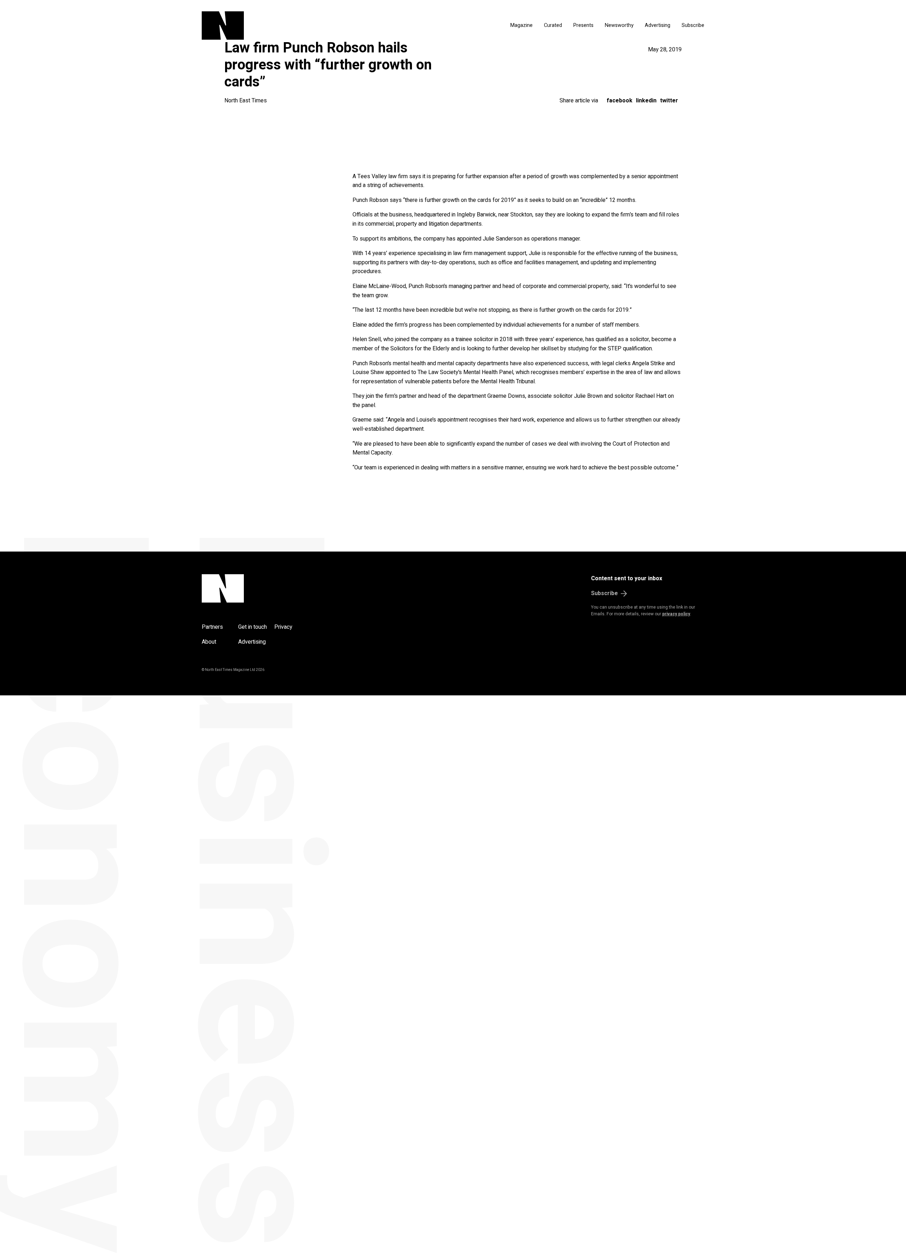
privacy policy (676, 614)
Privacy (283, 627)
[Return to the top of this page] (257, 588)
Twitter (669, 100)
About (209, 642)
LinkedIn (646, 100)
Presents (583, 25)
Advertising (657, 25)
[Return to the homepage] (289, 25)
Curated (553, 25)
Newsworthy (619, 25)
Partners (212, 627)
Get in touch (252, 627)
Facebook (619, 100)
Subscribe (693, 25)
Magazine (521, 25)
